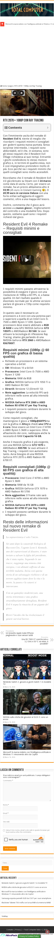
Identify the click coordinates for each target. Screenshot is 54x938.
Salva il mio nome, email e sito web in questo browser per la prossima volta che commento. (28, 831)
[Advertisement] (27, 55)
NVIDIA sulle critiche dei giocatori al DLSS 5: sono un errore (24, 887)
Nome (6, 805)
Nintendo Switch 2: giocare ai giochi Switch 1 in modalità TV (24, 883)
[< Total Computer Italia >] (27, 10)
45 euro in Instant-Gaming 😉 (28, 190)
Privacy (18, 930)
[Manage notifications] (47, 932)
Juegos (10, 86)
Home (4, 86)
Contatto (10, 930)
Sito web (6, 822)
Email (6, 813)
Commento (8, 781)
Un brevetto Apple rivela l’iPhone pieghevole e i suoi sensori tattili (20, 633)
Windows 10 (17, 367)
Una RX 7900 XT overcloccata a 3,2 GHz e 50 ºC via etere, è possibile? (35, 640)
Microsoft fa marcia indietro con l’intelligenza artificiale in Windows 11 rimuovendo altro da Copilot (27, 753)
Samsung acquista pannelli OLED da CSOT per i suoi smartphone (26, 898)
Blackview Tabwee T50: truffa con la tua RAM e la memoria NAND (26, 903)
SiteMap (5, 916)
